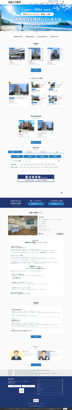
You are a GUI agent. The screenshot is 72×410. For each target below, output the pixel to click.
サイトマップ (42, 403)
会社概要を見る (60, 233)
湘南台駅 (48, 164)
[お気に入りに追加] (23, 49)
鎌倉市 (36, 167)
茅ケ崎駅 (24, 164)
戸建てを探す (36, 3)
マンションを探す (29, 3)
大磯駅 (42, 164)
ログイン (60, 2)
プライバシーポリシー (36, 403)
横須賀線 (44, 373)
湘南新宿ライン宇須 (50, 373)
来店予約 (38, 386)
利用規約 (30, 403)
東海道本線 (17, 373)
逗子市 (42, 167)
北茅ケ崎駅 (38, 164)
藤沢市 (21, 167)
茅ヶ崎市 (27, 167)
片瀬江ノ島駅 (53, 164)
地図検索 (42, 156)
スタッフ (38, 381)
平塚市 (24, 167)
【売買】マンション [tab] (15, 151)
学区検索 (55, 156)
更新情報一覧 (36, 336)
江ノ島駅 (45, 164)
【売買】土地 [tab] (43, 151)
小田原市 (39, 167)
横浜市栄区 (32, 167)
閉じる (65, 408)
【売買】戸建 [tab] (29, 151)
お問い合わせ (52, 3)
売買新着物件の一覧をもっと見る (36, 70)
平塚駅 (21, 164)
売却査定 (57, 3)
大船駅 (34, 164)
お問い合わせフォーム (36, 203)
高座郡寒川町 (39, 370)
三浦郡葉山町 (46, 167)
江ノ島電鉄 (36, 373)
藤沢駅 (28, 164)
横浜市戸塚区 (56, 167)
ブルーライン (61, 373)
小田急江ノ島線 (28, 373)
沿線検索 (41, 3)
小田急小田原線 (40, 373)
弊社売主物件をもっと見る (36, 142)
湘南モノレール (56, 373)
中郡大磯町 (51, 167)
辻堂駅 (31, 164)
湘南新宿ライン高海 (22, 373)
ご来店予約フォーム (56, 203)
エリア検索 (46, 3)
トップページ (39, 379)
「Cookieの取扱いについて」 (52, 408)
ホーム (23, 3)
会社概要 (61, 3)
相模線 (32, 373)
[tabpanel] (36, 18)
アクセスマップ (39, 391)
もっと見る (36, 364)
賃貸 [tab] (57, 151)
